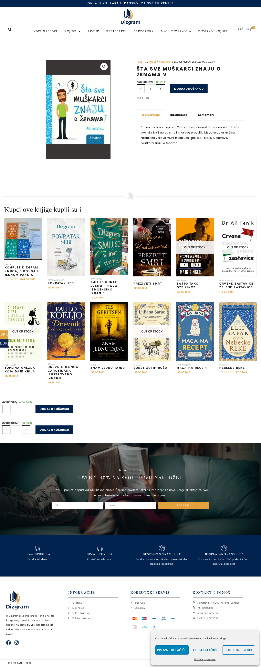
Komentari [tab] (206, 115)
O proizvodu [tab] (151, 115)
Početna (142, 61)
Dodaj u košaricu (188, 89)
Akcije (93, 31)
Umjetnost (164, 61)
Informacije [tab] (178, 115)
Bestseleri (116, 31)
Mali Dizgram (174, 31)
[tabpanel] (191, 136)
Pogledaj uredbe (239, 650)
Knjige (70, 31)
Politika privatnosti (205, 659)
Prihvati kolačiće (171, 650)
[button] (104, 66)
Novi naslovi (45, 31)
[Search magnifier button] (9, 29)
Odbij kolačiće (205, 650)
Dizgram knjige (213, 31)
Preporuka (144, 31)
